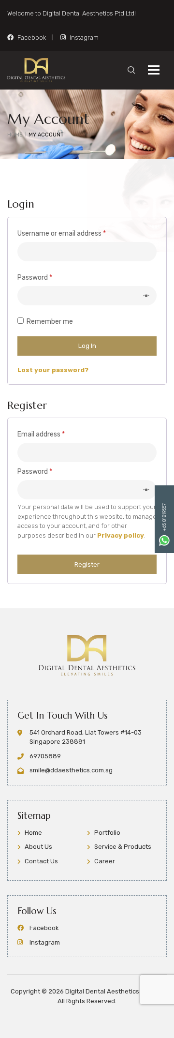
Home (33, 832)
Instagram (84, 37)
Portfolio (107, 832)
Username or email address (75, 233)
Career (104, 861)
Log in (87, 345)
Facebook (31, 37)
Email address (54, 434)
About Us (38, 846)
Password (48, 277)
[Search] (131, 70)
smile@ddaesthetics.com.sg (71, 770)
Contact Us (41, 861)
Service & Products (122, 846)
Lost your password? (52, 370)
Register (87, 564)
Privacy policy (120, 535)
